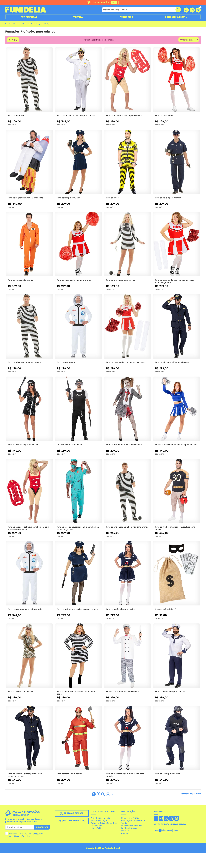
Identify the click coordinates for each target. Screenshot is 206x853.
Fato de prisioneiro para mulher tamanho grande (76, 692)
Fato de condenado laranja (20, 280)
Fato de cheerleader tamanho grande (74, 280)
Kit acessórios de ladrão (166, 609)
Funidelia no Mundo (130, 818)
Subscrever (42, 827)
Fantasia (78, 17)
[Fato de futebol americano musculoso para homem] (176, 491)
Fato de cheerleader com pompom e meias (125, 362)
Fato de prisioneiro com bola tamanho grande (127, 527)
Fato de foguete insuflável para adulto (25, 198)
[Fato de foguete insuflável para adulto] (29, 162)
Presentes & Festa (175, 17)
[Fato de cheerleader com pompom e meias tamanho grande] (176, 244)
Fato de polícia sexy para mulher (23, 444)
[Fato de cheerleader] (176, 79)
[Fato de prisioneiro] (29, 79)
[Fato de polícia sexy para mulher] (29, 409)
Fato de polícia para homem (168, 198)
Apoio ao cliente (73, 813)
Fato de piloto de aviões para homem (172, 362)
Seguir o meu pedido (73, 821)
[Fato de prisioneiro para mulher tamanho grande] (78, 655)
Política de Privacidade (131, 825)
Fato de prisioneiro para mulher (120, 280)
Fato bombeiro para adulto (69, 773)
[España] (156, 818)
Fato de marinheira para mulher (120, 609)
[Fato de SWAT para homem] (176, 738)
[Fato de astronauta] (78, 326)
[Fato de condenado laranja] (29, 244)
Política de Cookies (129, 828)
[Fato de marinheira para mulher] (127, 573)
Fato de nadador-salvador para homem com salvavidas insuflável (28, 528)
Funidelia (8, 24)
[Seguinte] (113, 794)
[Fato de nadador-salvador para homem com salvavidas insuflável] (29, 491)
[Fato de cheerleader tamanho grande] (78, 244)
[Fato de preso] (127, 162)
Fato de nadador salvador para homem (124, 115)
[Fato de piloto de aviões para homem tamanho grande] (29, 738)
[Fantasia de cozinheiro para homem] (127, 655)
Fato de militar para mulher (20, 691)
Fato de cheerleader (164, 115)
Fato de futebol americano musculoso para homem (175, 528)
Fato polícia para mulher (68, 198)
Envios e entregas (99, 820)
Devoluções (96, 825)
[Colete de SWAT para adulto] (78, 409)
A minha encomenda (100, 818)
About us (125, 833)
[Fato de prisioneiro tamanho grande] (29, 326)
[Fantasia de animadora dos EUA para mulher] (176, 409)
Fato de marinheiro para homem (170, 691)
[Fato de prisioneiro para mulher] (127, 244)
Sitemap (125, 831)
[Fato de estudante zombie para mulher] (127, 409)
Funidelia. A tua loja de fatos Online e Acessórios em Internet (25, 10)
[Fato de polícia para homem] (176, 162)
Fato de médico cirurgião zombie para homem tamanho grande (78, 528)
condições (37, 833)
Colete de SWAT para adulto (69, 444)
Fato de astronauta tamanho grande (25, 609)
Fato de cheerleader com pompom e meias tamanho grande (174, 281)
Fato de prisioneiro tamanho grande (24, 362)
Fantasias (17, 24)
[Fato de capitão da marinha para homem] (78, 79)
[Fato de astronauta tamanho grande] (29, 573)
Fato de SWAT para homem (167, 773)
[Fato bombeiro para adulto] (78, 738)
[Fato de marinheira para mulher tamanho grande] (127, 738)
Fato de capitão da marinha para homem (76, 115)
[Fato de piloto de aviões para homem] (176, 326)
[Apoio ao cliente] (192, 10)
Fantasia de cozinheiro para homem (122, 691)
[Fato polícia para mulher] (78, 162)
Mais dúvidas (97, 828)
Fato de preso (112, 198)
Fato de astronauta (66, 362)
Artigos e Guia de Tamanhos (104, 823)
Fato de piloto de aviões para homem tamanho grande (25, 774)
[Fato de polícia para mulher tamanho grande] (78, 573)
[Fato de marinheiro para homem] (176, 655)
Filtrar (15, 40)
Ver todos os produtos (191, 793)
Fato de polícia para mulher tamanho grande (77, 609)
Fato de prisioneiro (16, 115)
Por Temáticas (29, 17)
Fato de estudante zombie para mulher (124, 444)
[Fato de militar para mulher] (29, 655)
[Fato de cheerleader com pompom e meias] (127, 326)
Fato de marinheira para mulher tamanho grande (125, 774)
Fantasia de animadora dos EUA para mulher (175, 444)
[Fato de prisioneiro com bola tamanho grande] (127, 491)
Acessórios (126, 17)
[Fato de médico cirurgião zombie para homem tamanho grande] (78, 491)
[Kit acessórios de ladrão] (176, 573)
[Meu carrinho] (198, 10)
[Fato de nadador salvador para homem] (127, 79)
